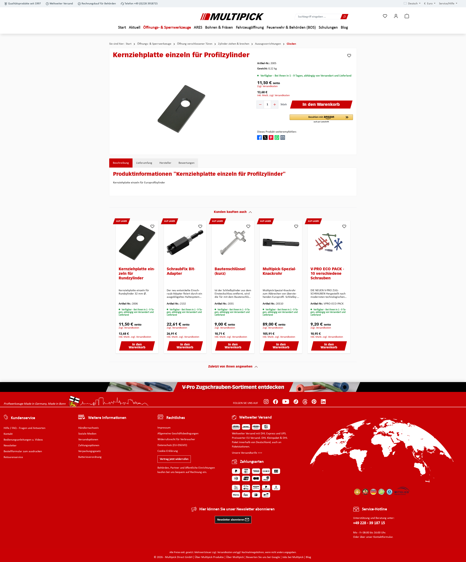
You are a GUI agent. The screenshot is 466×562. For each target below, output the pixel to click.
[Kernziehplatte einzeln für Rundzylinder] (137, 242)
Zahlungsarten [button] (252, 462)
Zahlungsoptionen (88, 445)
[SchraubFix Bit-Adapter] (185, 242)
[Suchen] (344, 16)
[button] (321, 118)
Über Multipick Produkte (209, 557)
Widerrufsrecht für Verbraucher (176, 439)
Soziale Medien (87, 433)
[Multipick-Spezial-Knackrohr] (281, 242)
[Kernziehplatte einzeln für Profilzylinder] (181, 109)
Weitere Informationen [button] (107, 418)
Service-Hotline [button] (374, 509)
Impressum (164, 427)
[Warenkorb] (406, 16)
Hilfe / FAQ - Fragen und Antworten (24, 428)
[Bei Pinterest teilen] (271, 137)
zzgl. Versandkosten (267, 86)
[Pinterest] (314, 401)
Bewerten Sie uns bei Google (263, 557)
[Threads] (305, 401)
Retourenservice (13, 457)
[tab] (121, 163)
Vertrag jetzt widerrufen (174, 459)
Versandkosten (224, 552)
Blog (308, 557)
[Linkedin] (323, 401)
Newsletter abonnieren (231, 519)
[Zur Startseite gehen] (232, 16)
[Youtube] (285, 401)
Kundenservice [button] (23, 418)
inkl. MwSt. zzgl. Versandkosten (273, 95)
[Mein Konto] (395, 16)
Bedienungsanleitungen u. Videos (23, 439)
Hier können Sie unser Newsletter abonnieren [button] (237, 509)
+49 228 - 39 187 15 (369, 523)
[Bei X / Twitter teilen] (265, 137)
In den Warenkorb (137, 346)
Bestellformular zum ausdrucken (23, 451)
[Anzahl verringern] (260, 104)
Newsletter (10, 445)
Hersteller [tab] (165, 163)
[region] (181, 109)
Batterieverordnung (90, 457)
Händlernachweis (88, 428)
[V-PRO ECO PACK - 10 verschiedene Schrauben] (329, 242)
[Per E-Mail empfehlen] (283, 137)
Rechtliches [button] (175, 418)
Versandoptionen (88, 439)
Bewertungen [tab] (186, 163)
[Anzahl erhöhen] (274, 104)
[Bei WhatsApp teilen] (277, 137)
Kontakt (8, 434)
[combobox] (317, 16)
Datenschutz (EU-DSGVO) (172, 445)
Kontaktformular (382, 537)
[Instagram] (266, 401)
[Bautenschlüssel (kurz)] (233, 242)
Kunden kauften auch (230, 212)
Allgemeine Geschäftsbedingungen (177, 433)
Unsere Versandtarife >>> (247, 452)
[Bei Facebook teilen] (259, 137)
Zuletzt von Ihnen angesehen (230, 366)
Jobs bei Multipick (292, 557)
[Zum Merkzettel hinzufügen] (349, 55)
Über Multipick (235, 557)
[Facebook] (275, 401)
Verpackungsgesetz (89, 451)
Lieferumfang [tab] (144, 163)
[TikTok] (295, 401)
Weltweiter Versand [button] (255, 417)
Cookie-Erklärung (167, 451)
